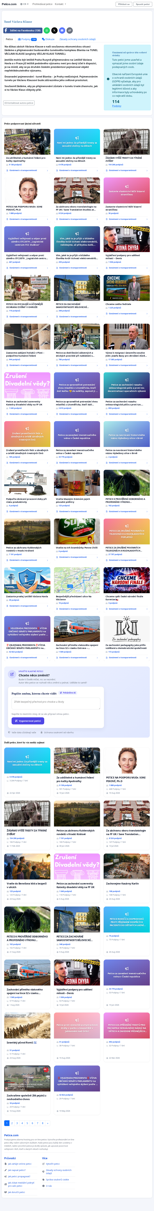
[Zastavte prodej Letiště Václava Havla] (27, 588)
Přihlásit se (124, 4)
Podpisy (28, 39)
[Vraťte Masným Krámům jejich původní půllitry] (77, 492)
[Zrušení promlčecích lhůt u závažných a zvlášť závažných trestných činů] (27, 443)
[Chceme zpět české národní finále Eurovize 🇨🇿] (127, 589)
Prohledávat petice (42, 4)
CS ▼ (26, 4)
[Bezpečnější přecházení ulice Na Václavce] (77, 589)
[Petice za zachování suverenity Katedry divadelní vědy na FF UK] (27, 394)
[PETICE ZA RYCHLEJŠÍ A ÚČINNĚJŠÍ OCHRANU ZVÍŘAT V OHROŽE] (27, 297)
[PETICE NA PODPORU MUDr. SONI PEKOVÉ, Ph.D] (27, 200)
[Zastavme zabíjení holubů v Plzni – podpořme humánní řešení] (27, 346)
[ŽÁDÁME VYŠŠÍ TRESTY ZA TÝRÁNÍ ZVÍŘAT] (127, 151)
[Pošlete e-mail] (62, 30)
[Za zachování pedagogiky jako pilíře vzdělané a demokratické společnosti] (127, 638)
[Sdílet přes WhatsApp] (47, 30)
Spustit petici (143, 4)
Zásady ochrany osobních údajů (78, 39)
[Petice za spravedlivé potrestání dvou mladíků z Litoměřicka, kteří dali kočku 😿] (77, 395)
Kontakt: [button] (59, 4)
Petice (9, 39)
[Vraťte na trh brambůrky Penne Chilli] (77, 540)
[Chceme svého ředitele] (127, 296)
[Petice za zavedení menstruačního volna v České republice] (77, 443)
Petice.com (9, 4)
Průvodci (10, 1158)
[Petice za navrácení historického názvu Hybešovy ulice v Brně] (127, 443)
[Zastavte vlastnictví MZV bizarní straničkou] (127, 200)
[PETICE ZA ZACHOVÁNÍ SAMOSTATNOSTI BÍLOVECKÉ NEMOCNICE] (77, 297)
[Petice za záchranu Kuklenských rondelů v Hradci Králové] (27, 541)
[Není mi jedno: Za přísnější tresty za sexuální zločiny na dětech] (77, 151)
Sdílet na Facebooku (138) (25, 30)
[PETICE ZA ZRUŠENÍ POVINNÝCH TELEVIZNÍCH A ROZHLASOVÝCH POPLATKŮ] (127, 541)
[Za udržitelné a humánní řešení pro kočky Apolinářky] (27, 151)
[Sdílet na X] (54, 30)
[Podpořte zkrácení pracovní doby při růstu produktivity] (27, 492)
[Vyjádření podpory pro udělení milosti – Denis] (127, 248)
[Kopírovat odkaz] (69, 30)
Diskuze (49, 39)
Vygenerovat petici (30, 720)
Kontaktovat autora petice (20, 102)
